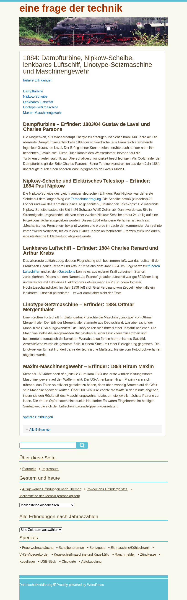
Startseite (29, 469)
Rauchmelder (125, 554)
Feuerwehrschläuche (37, 547)
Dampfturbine (33, 91)
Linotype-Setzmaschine (40, 107)
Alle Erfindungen (40, 429)
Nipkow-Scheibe (35, 96)
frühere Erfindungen (37, 80)
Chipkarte (69, 561)
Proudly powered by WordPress (80, 585)
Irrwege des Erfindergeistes (107, 489)
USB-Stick (48, 561)
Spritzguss (97, 547)
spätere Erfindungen (38, 417)
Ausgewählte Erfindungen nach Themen (51, 489)
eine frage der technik (70, 8)
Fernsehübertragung (86, 199)
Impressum (50, 469)
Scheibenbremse (71, 547)
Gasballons (66, 271)
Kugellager (27, 561)
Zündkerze (148, 554)
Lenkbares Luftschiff (38, 102)
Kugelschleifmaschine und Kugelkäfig (81, 554)
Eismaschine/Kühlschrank (130, 547)
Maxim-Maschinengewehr (42, 112)
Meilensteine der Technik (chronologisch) (49, 496)
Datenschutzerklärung (35, 585)
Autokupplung (91, 561)
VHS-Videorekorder (34, 554)
